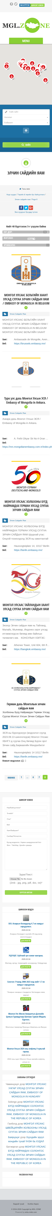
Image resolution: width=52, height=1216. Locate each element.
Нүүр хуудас (11, 195)
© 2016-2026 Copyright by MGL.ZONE (26, 1209)
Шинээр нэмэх (37, 5)
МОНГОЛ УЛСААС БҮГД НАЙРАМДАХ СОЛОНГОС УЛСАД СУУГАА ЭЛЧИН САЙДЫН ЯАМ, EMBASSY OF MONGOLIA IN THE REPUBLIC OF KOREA (26, 1110)
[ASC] (48, 245)
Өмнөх (11, 777)
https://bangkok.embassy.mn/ (30, 649)
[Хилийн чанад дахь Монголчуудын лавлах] (26, 25)
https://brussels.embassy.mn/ (30, 343)
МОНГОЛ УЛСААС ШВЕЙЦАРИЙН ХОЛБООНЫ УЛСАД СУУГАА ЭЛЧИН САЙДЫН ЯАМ (26, 1127)
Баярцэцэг (14, 1137)
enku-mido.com (31, 1212)
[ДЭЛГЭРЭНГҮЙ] (26, 256)
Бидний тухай (18, 1204)
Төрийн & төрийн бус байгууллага (31, 195)
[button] (6, 66)
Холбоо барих (33, 1204)
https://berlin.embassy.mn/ (28, 550)
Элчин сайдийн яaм (22, 199)
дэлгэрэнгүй (25, 941)
